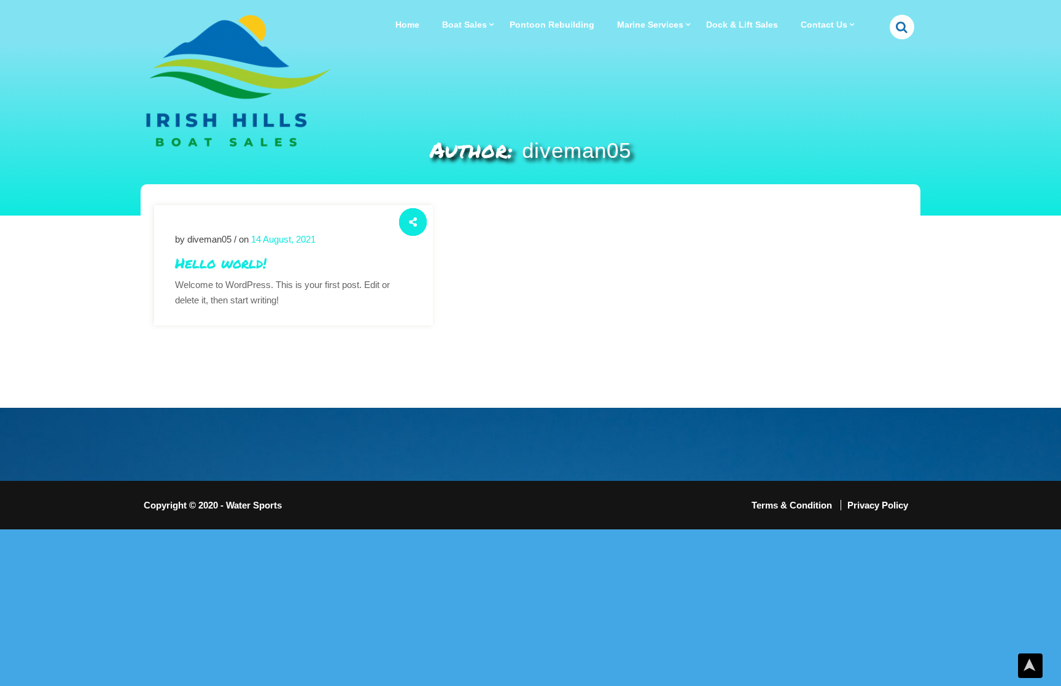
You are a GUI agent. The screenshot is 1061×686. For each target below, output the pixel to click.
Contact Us (824, 24)
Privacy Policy (877, 505)
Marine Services (650, 24)
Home (407, 24)
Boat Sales (464, 24)
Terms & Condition (793, 505)
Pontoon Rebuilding (552, 24)
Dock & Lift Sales (742, 24)
